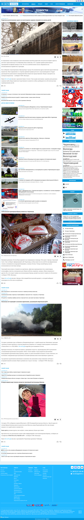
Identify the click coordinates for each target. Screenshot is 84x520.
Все (14, 469)
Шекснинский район (68, 146)
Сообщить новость (72, 221)
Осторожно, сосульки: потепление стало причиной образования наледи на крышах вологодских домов (25, 94)
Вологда (67, 149)
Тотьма (76, 168)
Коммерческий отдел (47, 476)
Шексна (77, 146)
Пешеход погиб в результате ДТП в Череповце (30, 127)
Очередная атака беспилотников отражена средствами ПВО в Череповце (37, 117)
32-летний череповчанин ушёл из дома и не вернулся (32, 201)
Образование (16, 486)
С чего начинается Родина (19, 495)
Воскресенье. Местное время (7, 475)
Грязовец (68, 174)
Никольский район (67, 176)
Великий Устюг (70, 153)
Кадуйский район (78, 166)
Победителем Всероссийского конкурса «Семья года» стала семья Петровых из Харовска (22, 378)
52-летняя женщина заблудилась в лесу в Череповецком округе (35, 107)
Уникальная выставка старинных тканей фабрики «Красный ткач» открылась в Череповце (22, 294)
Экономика (16, 480)
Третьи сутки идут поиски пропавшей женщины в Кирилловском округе (18, 456)
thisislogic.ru (54, 514)
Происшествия (17, 475)
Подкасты (36, 469)
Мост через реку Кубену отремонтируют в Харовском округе (15, 372)
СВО (15, 493)
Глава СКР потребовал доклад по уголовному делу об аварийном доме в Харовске (20, 375)
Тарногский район (74, 174)
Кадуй (71, 159)
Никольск (72, 166)
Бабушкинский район (68, 169)
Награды (44, 473)
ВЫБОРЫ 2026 (70, 4)
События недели (4, 473)
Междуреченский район (71, 170)
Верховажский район (67, 177)
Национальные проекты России (20, 500)
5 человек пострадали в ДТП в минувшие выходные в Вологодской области (38, 180)
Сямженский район (76, 176)
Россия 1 (2, 469)
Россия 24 (3, 471)
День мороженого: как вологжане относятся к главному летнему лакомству (19, 291)
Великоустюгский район (71, 151)
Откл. (47, 519)
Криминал (16, 476)
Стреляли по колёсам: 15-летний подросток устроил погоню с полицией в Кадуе (39, 148)
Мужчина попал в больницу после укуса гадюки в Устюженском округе (37, 159)
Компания (45, 478)
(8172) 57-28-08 (78, 471)
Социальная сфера (18, 471)
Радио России (37, 471)
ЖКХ (15, 473)
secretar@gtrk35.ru (78, 474)
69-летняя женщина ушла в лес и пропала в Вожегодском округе (16, 453)
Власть (15, 478)
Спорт (15, 481)
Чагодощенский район (77, 161)
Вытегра (77, 145)
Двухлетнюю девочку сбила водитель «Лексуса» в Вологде (34, 138)
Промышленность (17, 490)
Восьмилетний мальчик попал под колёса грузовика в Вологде (16, 100)
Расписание (45, 469)
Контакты (45, 475)
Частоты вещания (37, 475)
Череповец (69, 144)
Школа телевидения (60, 4)
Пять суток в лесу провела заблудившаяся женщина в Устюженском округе (20, 450)
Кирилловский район (68, 168)
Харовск (69, 173)
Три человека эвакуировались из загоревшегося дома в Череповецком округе (39, 169)
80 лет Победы (17, 498)
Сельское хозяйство (18, 488)
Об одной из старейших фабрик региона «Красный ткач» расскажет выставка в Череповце (22, 297)
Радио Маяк (36, 473)
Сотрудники (45, 471)
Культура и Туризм (17, 483)
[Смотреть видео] (9, 152)
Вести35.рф (8, 79)
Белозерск (69, 161)
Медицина (16, 485)
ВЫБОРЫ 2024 (17, 497)
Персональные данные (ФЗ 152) (38, 514)
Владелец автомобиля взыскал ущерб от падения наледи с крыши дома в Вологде (20, 97)
